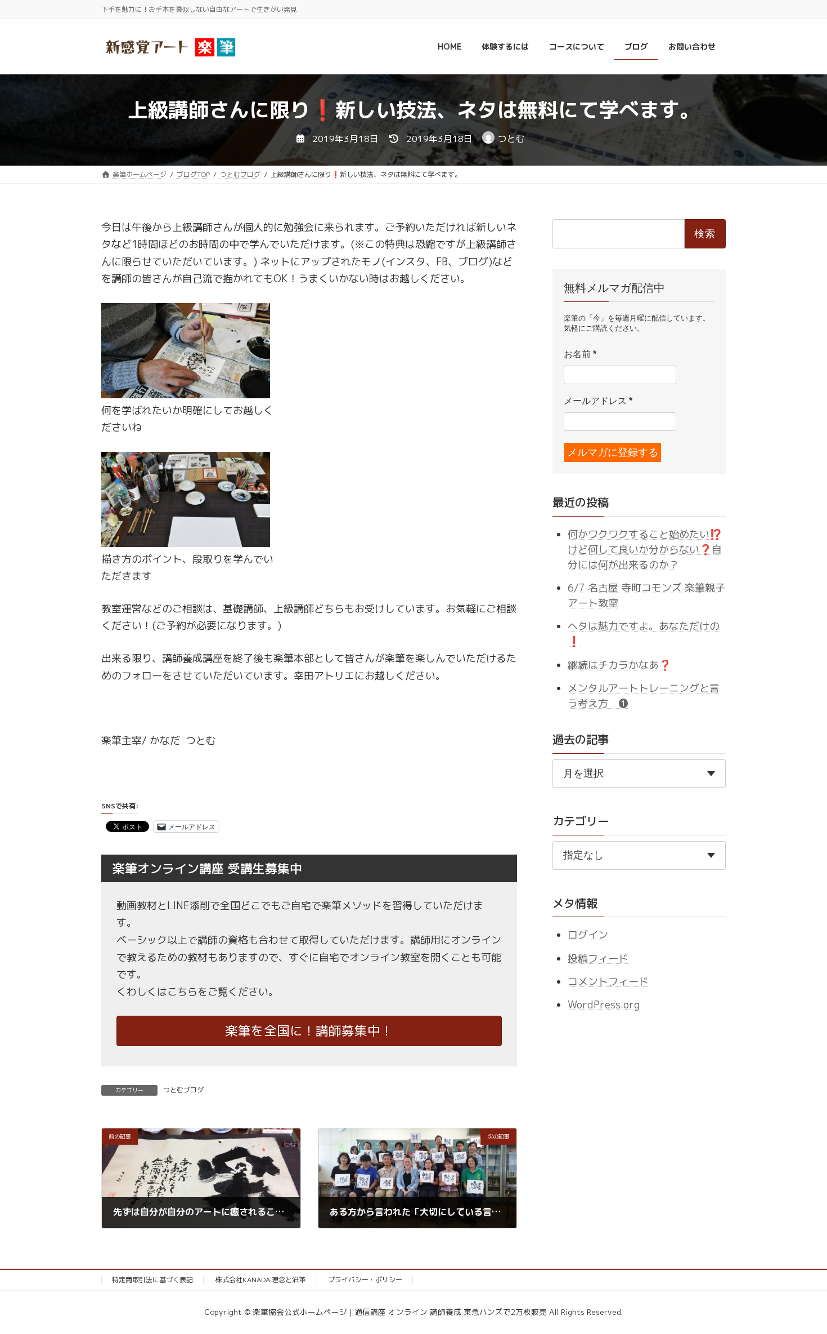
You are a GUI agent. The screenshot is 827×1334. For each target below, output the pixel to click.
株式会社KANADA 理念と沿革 (260, 1279)
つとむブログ (183, 1090)
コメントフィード (608, 982)
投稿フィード (598, 958)
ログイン (588, 935)
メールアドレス (598, 401)
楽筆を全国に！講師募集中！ (309, 1030)
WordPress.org (604, 1005)
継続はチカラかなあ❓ (619, 664)
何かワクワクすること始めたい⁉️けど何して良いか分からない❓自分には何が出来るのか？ (645, 549)
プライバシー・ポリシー (365, 1279)
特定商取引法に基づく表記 (152, 1279)
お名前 (580, 354)
